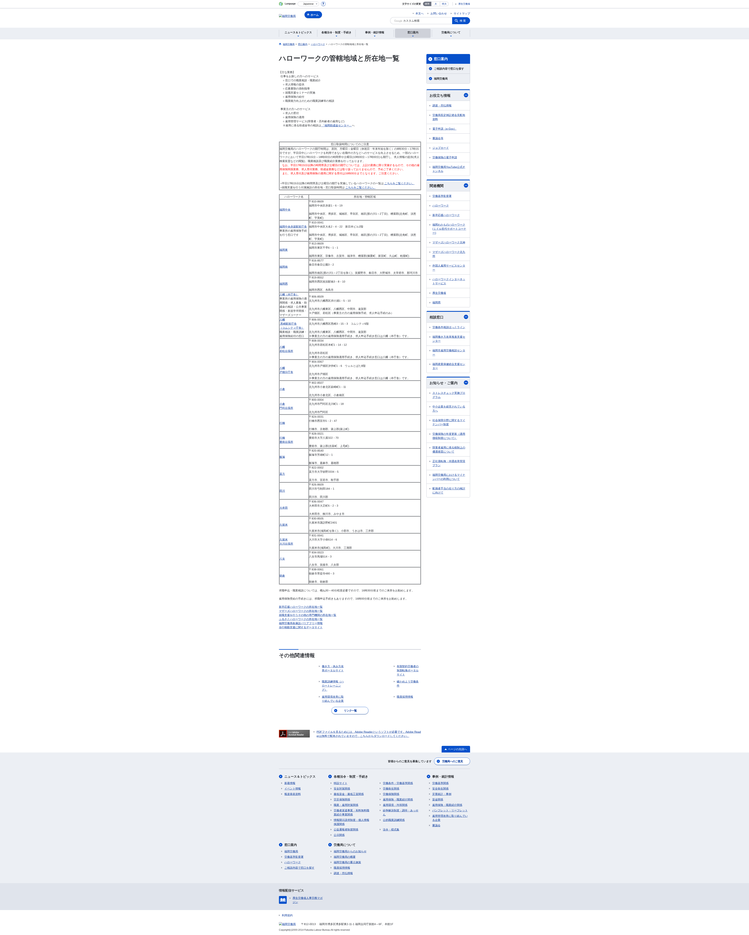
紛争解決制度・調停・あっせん (400, 812)
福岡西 (284, 283)
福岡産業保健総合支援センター (448, 366)
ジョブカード (440, 147)
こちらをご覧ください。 (399, 183)
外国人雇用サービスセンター (448, 267)
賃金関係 (437, 799)
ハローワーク (440, 205)
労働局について (345, 844)
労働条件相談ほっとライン (448, 327)
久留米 (284, 524)
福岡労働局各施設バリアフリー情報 (301, 623)
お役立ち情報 (440, 95)
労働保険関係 (391, 794)
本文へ (419, 13)
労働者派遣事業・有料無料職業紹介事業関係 (351, 812)
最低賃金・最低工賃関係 (349, 794)
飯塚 (282, 456)
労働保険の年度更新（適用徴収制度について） (448, 436)
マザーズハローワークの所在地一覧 (301, 610)
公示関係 (339, 835)
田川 (282, 490)
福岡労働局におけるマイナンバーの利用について (448, 476)
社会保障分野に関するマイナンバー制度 (448, 422)
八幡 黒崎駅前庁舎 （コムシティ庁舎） (292, 323)
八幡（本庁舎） (289, 294)
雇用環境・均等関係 (395, 804)
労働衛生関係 (391, 788)
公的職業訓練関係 (394, 820)
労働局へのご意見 (452, 761)
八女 (282, 558)
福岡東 (284, 249)
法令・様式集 (391, 829)
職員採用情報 (342, 867)
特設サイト (340, 783)
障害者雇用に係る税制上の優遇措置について (448, 449)
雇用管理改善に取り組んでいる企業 (450, 818)
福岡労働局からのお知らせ (350, 851)
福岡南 (284, 266)
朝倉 (282, 575)
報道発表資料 (292, 794)
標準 (427, 4)
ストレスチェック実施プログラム (448, 395)
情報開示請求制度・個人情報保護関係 (351, 822)
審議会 (436, 825)
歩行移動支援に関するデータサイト (301, 627)
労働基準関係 (440, 783)
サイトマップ (462, 13)
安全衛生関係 (440, 788)
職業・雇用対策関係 (346, 804)
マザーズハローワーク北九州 (448, 254)
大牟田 (284, 507)
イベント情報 (292, 788)
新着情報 (289, 783)
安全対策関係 (342, 788)
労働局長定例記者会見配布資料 (448, 117)
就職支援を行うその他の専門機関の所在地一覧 (307, 615)
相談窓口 (437, 317)
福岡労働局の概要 (345, 856)
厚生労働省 (464, 4)
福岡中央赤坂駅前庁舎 (293, 226)
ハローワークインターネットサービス (448, 281)
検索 (463, 20)
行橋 (282, 423)
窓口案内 (441, 59)
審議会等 (437, 138)
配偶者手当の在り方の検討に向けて (448, 490)
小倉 (282, 389)
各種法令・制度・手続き (351, 776)
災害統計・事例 (441, 794)
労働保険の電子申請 (444, 157)
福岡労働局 (441, 78)
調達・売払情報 (442, 105)
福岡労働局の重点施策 (347, 862)
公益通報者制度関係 (346, 829)
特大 (444, 4)
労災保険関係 (342, 799)
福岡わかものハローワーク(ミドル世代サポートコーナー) (449, 228)
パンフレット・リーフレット (450, 810)
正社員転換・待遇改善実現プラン (448, 463)
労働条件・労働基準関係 (398, 783)
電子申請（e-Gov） (444, 128)
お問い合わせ (438, 13)
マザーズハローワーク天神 (448, 242)
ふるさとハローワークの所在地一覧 (301, 619)
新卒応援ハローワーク (446, 215)
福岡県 (436, 302)
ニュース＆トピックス (300, 776)
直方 (282, 473)
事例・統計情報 (443, 776)
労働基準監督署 (442, 196)
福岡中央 (285, 209)
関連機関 (437, 186)
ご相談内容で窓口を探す (449, 68)
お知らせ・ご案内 (444, 383)
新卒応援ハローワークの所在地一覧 (301, 606)
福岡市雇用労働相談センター (448, 352)
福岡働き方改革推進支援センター (448, 338)
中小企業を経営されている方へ (448, 408)
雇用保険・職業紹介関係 (398, 799)
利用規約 (287, 915)
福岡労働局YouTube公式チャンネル (448, 169)
